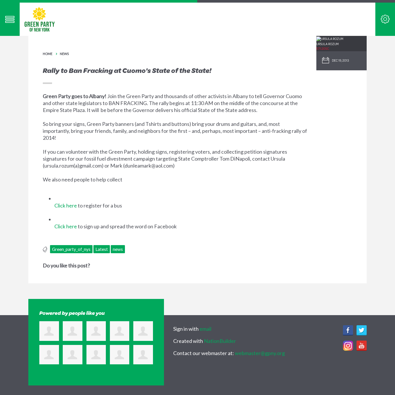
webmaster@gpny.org (260, 353)
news (118, 249)
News (64, 54)
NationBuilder (220, 341)
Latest (101, 249)
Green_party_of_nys (71, 249)
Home (47, 54)
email (205, 329)
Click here (65, 205)
